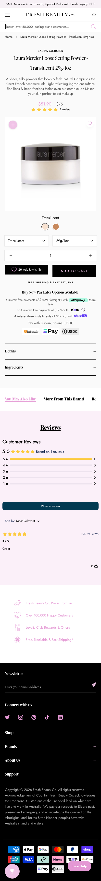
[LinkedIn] (60, 717)
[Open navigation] (7, 14)
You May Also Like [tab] (20, 399)
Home (9, 37)
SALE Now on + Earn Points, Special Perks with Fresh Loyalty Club (50, 4)
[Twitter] (7, 717)
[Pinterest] (33, 717)
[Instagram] (20, 717)
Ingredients (14, 367)
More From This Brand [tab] (64, 399)
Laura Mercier (50, 51)
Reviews (50, 427)
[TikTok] (47, 717)
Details (10, 351)
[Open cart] (94, 14)
